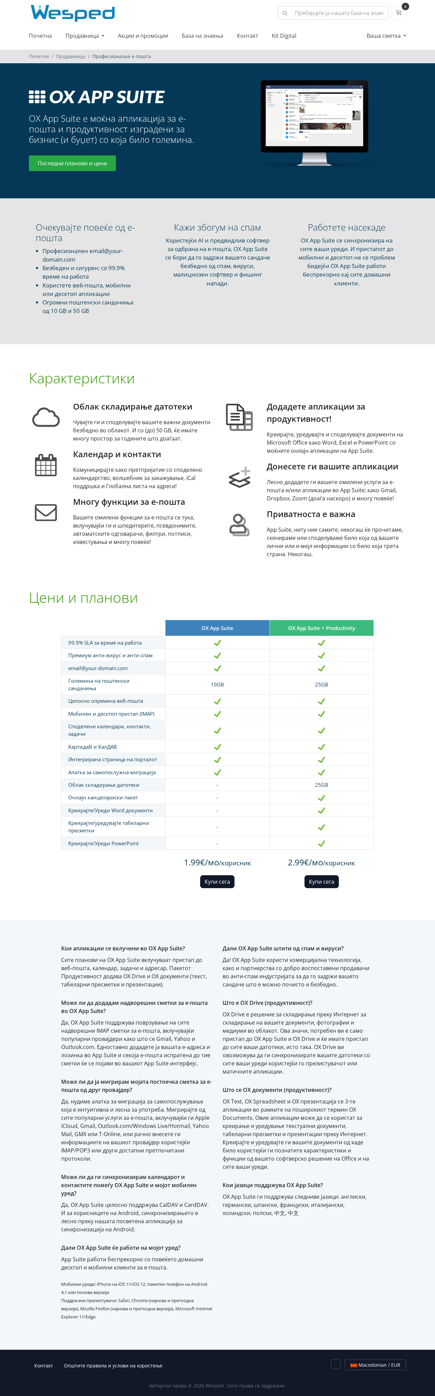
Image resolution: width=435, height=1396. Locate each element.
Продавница (83, 35)
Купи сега (217, 881)
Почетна (40, 35)
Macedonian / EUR (378, 1365)
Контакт (247, 35)
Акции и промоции (143, 35)
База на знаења (202, 35)
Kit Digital (284, 35)
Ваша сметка (384, 35)
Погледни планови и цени (72, 163)
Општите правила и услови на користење (113, 1365)
